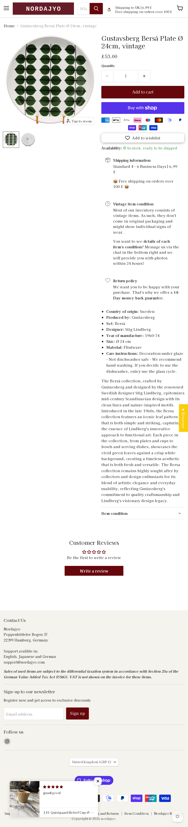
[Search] (96, 8)
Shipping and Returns (102, 813)
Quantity (108, 65)
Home (9, 26)
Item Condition (136, 813)
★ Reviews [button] (183, 418)
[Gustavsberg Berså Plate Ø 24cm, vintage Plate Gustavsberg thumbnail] (11, 139)
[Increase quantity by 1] (144, 76)
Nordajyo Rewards (168, 813)
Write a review (94, 571)
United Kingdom (91, 762)
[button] (142, 138)
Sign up (77, 713)
